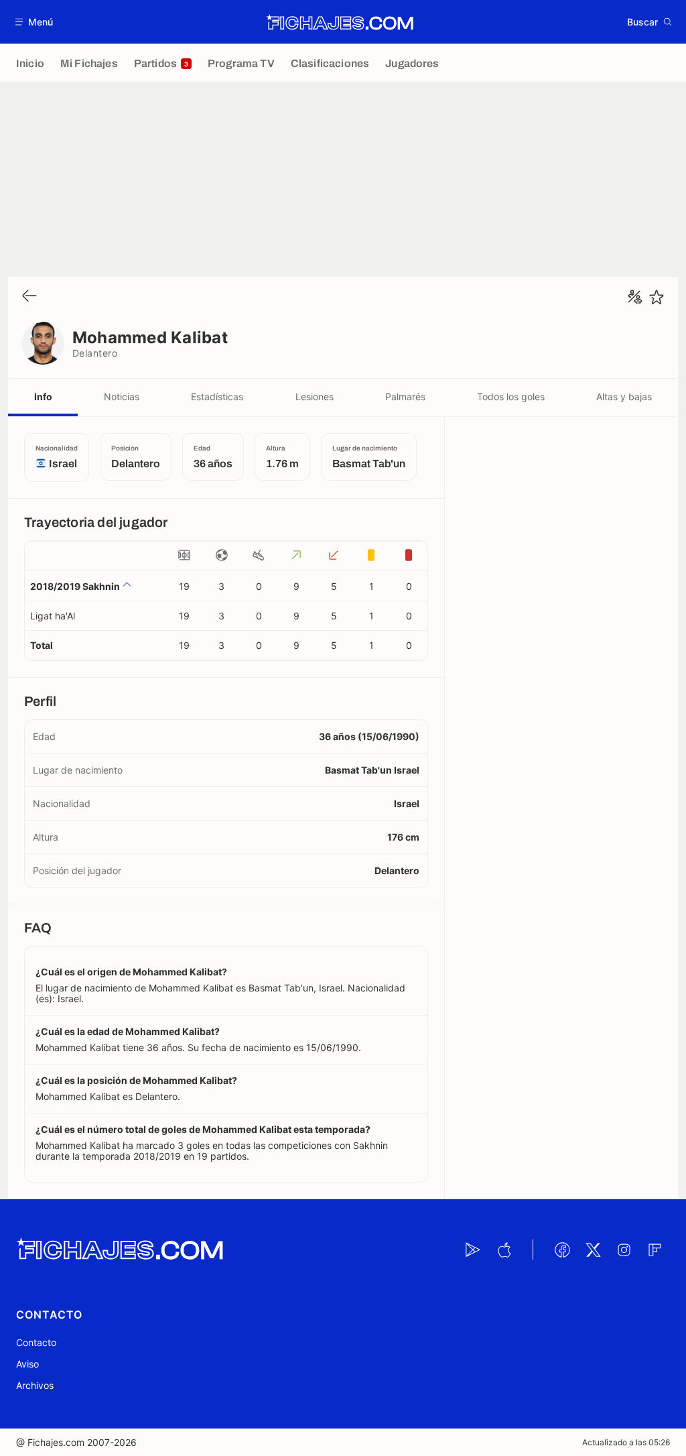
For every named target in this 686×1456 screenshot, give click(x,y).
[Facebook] (562, 1249)
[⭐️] (656, 297)
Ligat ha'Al (52, 615)
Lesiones (314, 396)
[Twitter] (593, 1249)
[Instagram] (624, 1249)
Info (43, 396)
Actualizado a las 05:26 (626, 1442)
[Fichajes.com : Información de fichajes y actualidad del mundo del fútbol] (340, 22)
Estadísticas (217, 396)
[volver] (29, 297)
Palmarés (405, 396)
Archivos (35, 1385)
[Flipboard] (654, 1249)
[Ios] (504, 1249)
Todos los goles (511, 396)
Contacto (36, 1342)
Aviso (27, 1364)
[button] (34, 22)
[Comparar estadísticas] (635, 297)
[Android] (473, 1249)
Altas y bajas (624, 396)
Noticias (121, 396)
